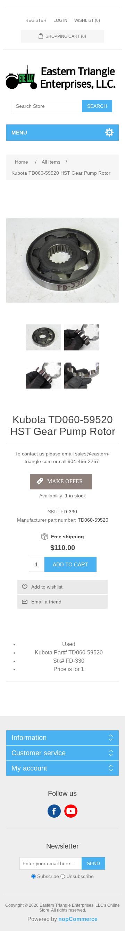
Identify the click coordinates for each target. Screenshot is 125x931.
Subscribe (48, 876)
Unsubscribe (80, 876)
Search (97, 106)
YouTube (70, 811)
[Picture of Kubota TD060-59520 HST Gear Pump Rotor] (43, 337)
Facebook (54, 811)
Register (36, 20)
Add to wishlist (46, 587)
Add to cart (70, 564)
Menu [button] (19, 133)
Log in (60, 20)
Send (93, 863)
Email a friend (46, 601)
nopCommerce (78, 919)
